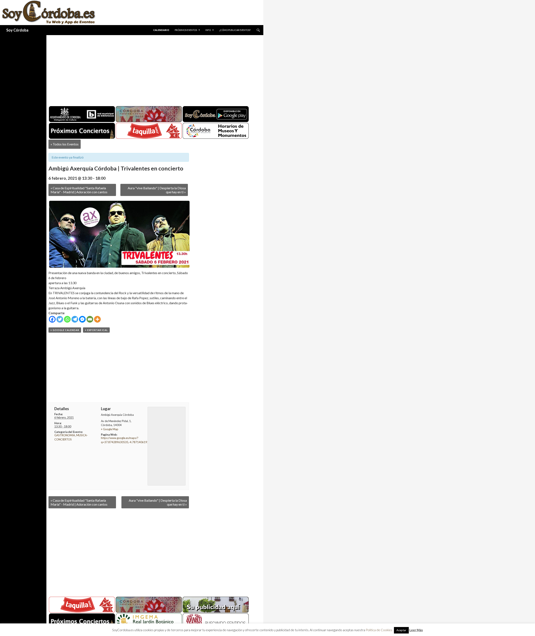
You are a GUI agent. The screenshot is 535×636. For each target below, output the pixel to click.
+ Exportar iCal (96, 330)
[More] (97, 319)
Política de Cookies (379, 630)
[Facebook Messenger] (82, 319)
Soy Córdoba (17, 30)
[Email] (90, 319)
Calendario (161, 30)
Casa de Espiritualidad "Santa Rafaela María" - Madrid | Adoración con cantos (79, 190)
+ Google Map (109, 429)
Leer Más (416, 630)
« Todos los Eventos (65, 144)
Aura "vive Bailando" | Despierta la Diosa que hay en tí (157, 190)
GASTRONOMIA (64, 435)
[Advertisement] (151, 69)
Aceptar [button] (401, 630)
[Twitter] (59, 319)
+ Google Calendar (64, 330)
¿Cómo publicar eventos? (235, 30)
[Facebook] (52, 319)
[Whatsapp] (67, 319)
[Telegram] (74, 319)
